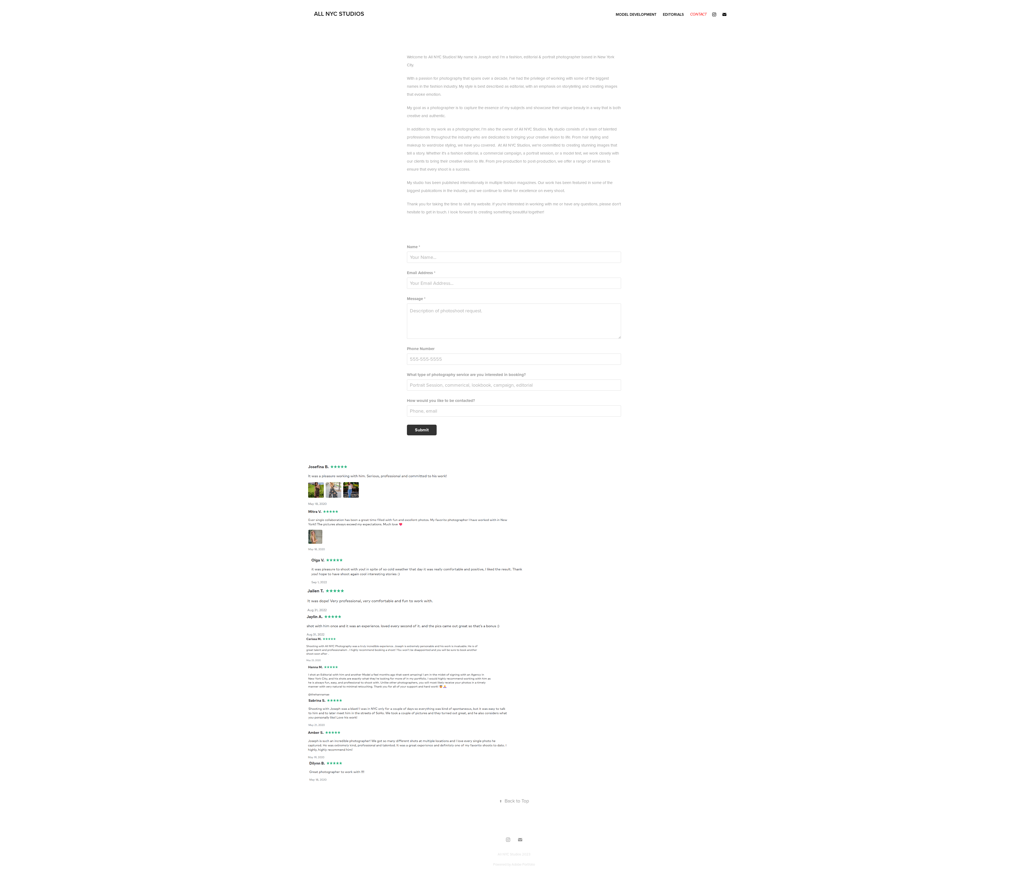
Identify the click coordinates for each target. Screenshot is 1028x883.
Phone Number (420, 349)
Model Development (636, 14)
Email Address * (421, 273)
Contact (698, 14)
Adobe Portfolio (523, 864)
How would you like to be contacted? (441, 401)
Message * (416, 299)
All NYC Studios (339, 13)
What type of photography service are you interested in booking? (466, 375)
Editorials (673, 14)
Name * (413, 247)
